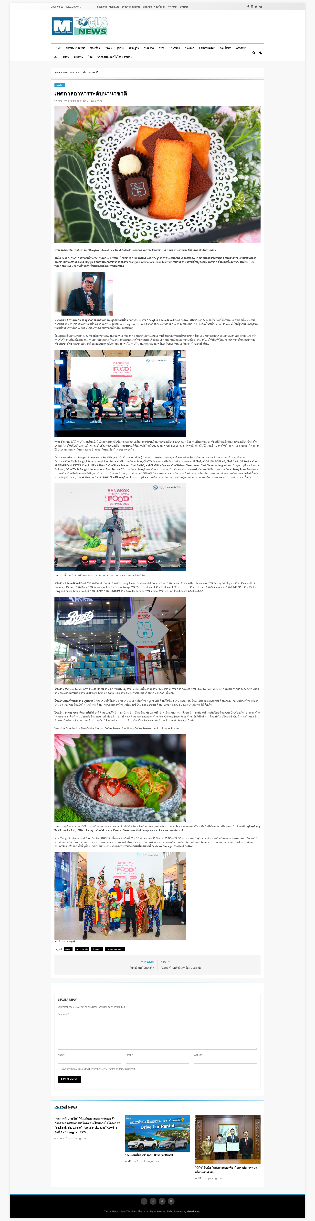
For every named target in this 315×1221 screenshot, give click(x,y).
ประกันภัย (114, 6)
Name (61, 1054)
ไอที (90, 56)
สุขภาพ (120, 48)
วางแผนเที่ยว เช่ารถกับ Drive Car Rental (149, 1155)
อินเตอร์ (97, 949)
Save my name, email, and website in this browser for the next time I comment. (99, 1068)
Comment (63, 1014)
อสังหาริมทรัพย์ (207, 48)
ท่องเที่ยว (147, 6)
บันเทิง (108, 48)
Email (129, 1054)
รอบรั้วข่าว (159, 6)
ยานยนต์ (184, 6)
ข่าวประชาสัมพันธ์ (131, 6)
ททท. (68, 949)
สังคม (66, 56)
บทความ (78, 56)
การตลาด (102, 6)
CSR (56, 56)
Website (198, 1054)
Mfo (60, 100)
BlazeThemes (193, 1211)
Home (57, 48)
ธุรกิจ (162, 48)
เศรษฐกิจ (134, 48)
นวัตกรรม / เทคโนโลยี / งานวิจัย (114, 56)
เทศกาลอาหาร (115, 949)
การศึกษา (172, 6)
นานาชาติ (82, 949)
